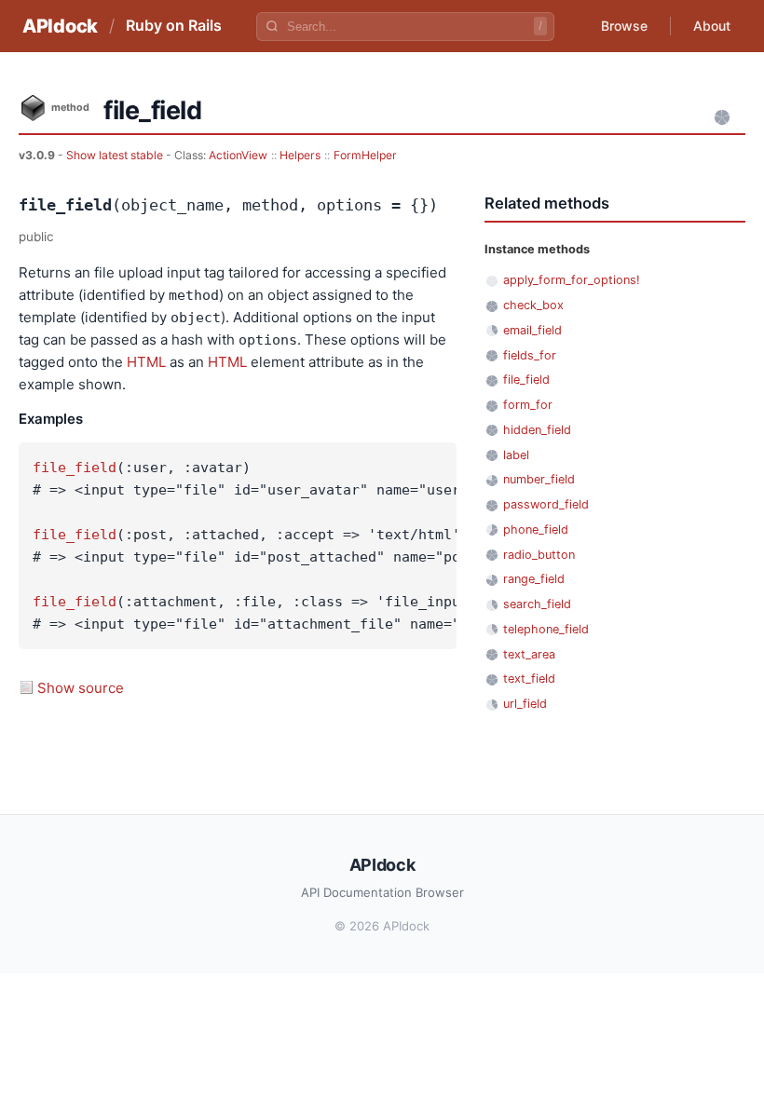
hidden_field (537, 430)
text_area (529, 654)
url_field (525, 704)
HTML (146, 362)
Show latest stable (116, 155)
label (516, 455)
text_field (529, 678)
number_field (539, 479)
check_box (533, 305)
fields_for (529, 355)
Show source (80, 688)
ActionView (238, 155)
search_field (537, 604)
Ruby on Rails (174, 25)
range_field (534, 579)
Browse (624, 26)
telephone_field (546, 629)
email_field (532, 330)
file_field (74, 467)
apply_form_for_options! (571, 280)
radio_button (539, 555)
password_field (546, 504)
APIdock (60, 26)
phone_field (535, 529)
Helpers (300, 155)
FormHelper (365, 155)
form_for (528, 405)
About (711, 26)
